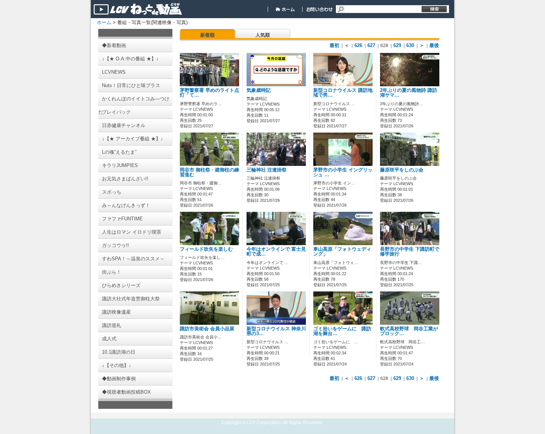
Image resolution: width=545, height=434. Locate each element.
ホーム (104, 22)
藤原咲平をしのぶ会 (401, 170)
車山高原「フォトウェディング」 (342, 252)
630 (410, 45)
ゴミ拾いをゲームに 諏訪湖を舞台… (342, 331)
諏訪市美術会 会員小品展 (207, 328)
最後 (434, 45)
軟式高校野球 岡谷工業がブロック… (409, 331)
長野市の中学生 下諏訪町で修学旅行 (409, 252)
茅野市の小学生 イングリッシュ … (343, 172)
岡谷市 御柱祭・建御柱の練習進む (209, 172)
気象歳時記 (259, 90)
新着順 (207, 35)
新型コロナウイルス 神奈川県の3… (276, 331)
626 (358, 45)
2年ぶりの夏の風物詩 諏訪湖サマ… (408, 93)
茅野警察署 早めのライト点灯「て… (209, 93)
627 (371, 45)
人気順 (262, 35)
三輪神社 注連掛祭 (267, 170)
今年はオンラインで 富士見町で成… (276, 252)
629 (397, 45)
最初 (334, 45)
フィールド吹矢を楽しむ (206, 249)
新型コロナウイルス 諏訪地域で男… (343, 93)
